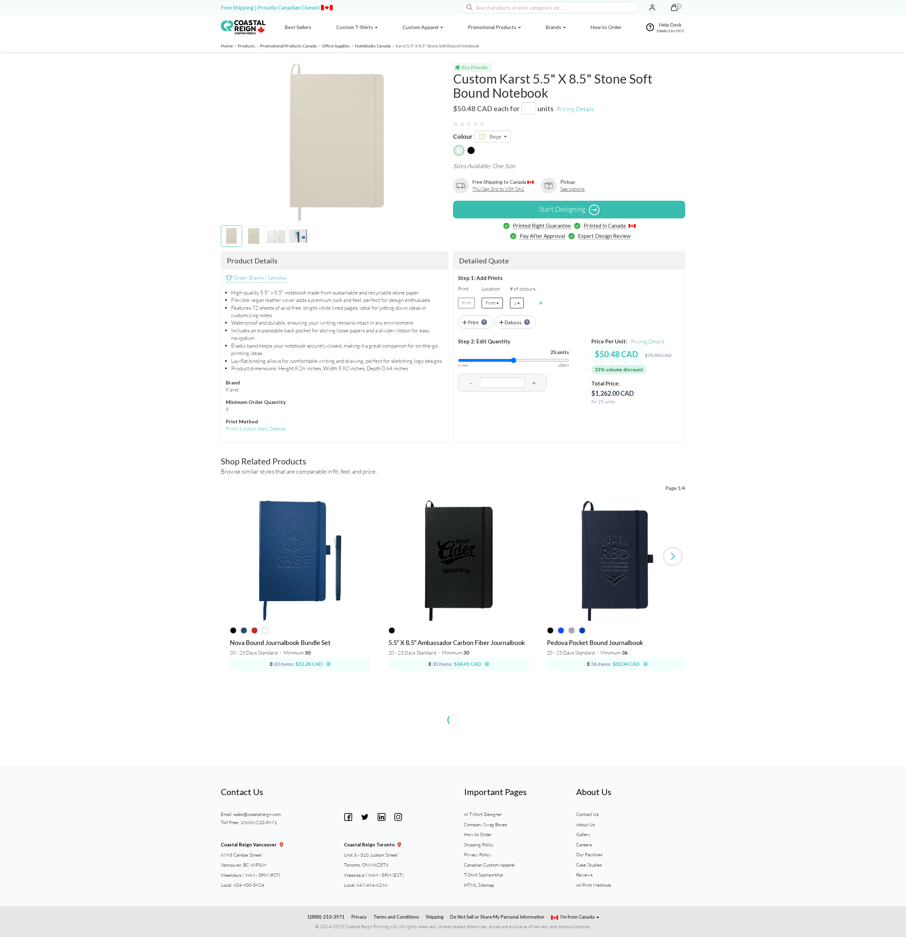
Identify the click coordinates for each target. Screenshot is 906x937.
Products (246, 45)
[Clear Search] (632, 7)
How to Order (478, 834)
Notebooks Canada (373, 45)
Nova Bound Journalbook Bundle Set (280, 642)
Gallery (583, 834)
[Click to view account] (652, 7)
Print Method (242, 421)
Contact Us (587, 814)
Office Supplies (336, 45)
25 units (559, 352)
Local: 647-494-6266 (366, 885)
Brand (233, 382)
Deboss (278, 428)
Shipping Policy (479, 844)
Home (227, 45)
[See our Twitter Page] (365, 816)
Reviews (584, 875)
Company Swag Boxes (485, 824)
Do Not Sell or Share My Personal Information (497, 917)
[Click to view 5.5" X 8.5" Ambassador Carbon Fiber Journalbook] (458, 561)
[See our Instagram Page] (398, 816)
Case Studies (589, 865)
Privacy (359, 917)
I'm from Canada (578, 917)
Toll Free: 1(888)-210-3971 (249, 822)
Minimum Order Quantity (256, 402)
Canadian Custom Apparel (489, 865)
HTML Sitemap (479, 885)
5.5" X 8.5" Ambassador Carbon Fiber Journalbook (456, 642)
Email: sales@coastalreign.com (251, 814)
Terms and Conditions (396, 917)
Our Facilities (589, 854)
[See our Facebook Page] (348, 816)
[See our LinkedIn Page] (381, 816)
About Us (585, 824)
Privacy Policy (477, 854)
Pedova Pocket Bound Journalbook (595, 642)
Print (247, 428)
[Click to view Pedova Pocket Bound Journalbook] (617, 561)
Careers (584, 844)
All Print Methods (593, 885)
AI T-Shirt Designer (483, 814)
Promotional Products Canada (288, 45)
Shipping (434, 917)
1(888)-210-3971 (326, 917)
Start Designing (562, 209)
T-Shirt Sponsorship (483, 875)
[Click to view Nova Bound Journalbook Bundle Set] (300, 561)
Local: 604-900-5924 (242, 885)
